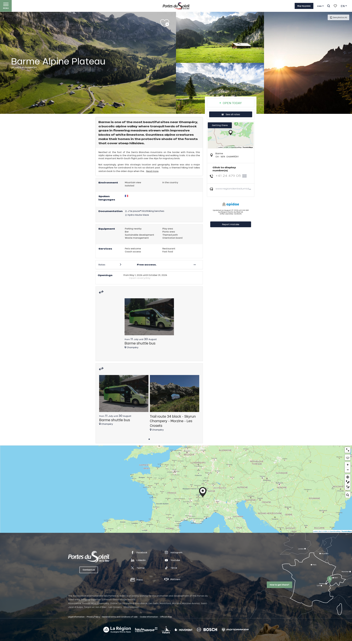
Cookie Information (149, 617)
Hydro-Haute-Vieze (138, 214)
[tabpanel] (149, 324)
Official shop (166, 617)
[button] (328, 6)
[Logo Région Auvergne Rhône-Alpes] (117, 630)
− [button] (348, 470)
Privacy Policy (93, 617)
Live (319, 6)
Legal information (76, 617)
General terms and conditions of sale (120, 617)
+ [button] (348, 464)
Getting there (220, 125)
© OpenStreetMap (334, 531)
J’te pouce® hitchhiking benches (145, 210)
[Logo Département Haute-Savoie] (146, 629)
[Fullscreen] (347, 449)
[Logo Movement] (184, 629)
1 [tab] (149, 438)
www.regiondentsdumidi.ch (234, 188)
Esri (320, 531)
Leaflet (315, 531)
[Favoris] (335, 6)
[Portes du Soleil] (176, 6)
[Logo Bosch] (207, 630)
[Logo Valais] (166, 629)
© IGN (325, 531)
